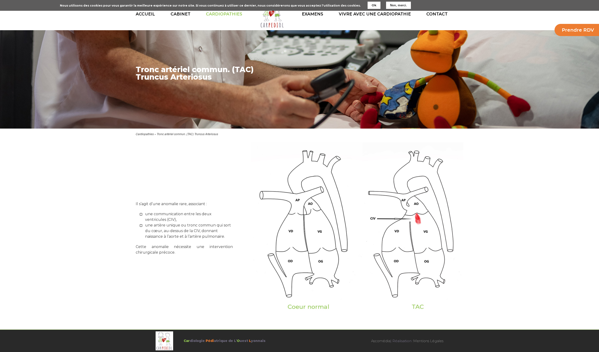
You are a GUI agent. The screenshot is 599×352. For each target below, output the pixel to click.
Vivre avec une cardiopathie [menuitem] (375, 13)
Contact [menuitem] (437, 13)
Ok (374, 5)
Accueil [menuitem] (145, 13)
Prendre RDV (578, 30)
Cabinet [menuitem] (180, 13)
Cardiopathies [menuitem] (224, 13)
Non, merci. (398, 5)
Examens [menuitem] (312, 13)
